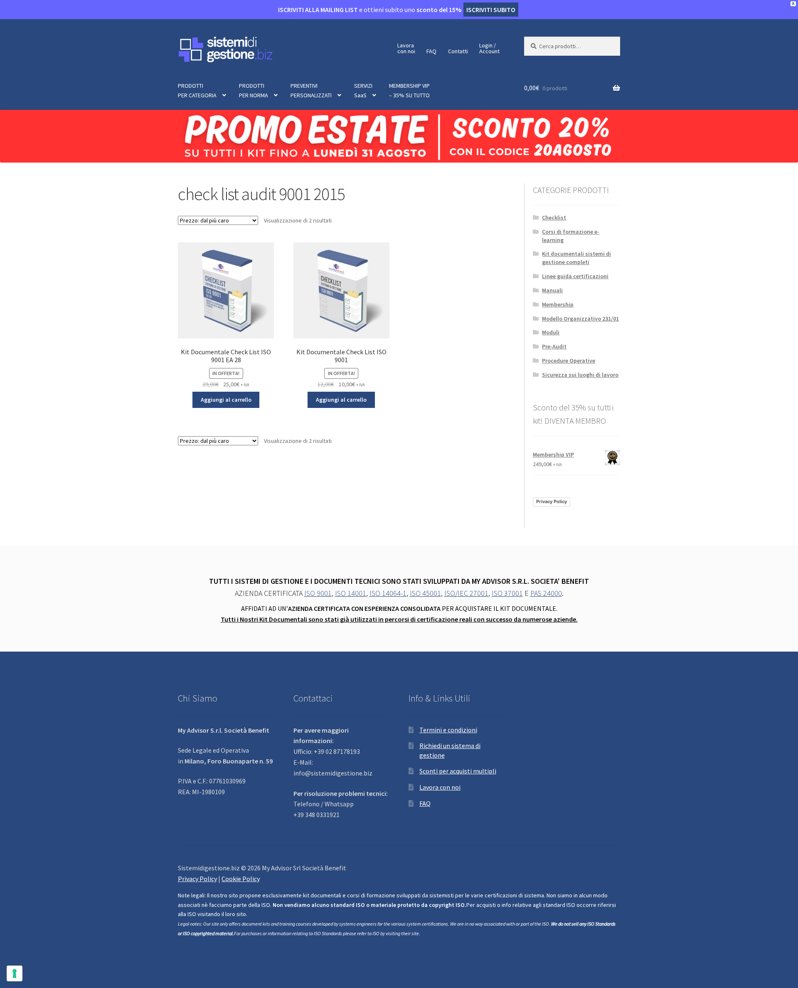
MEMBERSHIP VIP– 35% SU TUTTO (409, 90)
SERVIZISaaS (363, 90)
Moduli (550, 332)
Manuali (552, 290)
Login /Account (489, 48)
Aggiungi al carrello (226, 399)
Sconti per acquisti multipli (457, 771)
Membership (558, 304)
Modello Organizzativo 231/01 (580, 318)
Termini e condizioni (448, 730)
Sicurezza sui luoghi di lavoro (580, 374)
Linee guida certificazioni (575, 276)
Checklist (554, 217)
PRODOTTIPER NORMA (253, 90)
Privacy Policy (551, 501)
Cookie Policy (241, 878)
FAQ (431, 51)
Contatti (458, 51)
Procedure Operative (568, 360)
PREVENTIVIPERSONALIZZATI (311, 90)
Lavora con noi (440, 787)
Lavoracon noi (406, 48)
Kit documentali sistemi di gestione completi (576, 258)
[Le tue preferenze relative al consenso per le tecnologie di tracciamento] (14, 973)
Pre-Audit (554, 346)
